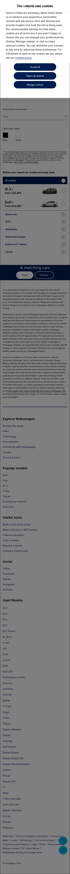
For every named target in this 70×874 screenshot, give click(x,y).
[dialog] (35, 437)
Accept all (35, 67)
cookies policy (23, 57)
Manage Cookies (35, 84)
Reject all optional (35, 76)
